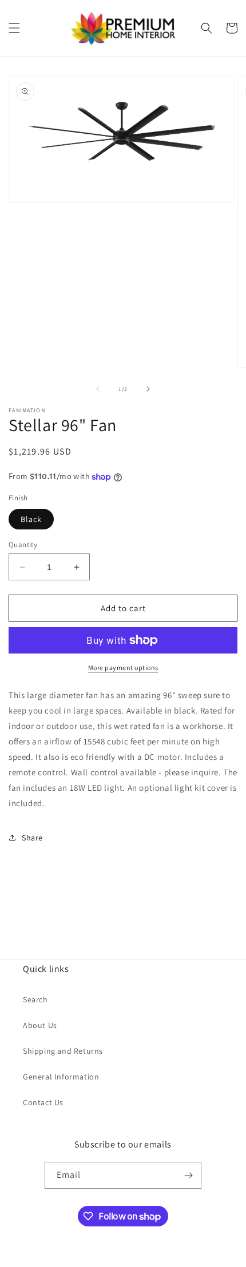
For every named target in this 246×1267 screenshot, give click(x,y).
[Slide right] (148, 388)
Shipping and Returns (63, 1051)
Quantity (23, 544)
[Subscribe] (188, 1175)
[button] (14, 28)
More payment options (123, 667)
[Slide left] (97, 388)
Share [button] (32, 837)
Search (35, 999)
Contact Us (43, 1102)
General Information (61, 1076)
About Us (40, 1025)
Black (31, 519)
